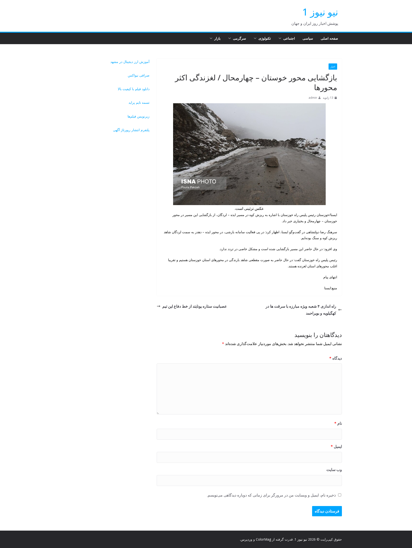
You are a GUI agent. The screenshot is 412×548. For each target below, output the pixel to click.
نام (338, 423)
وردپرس (246, 539)
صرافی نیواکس (138, 75)
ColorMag (263, 539)
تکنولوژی (264, 38)
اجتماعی (289, 38)
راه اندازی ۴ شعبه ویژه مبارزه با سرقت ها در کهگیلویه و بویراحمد (301, 310)
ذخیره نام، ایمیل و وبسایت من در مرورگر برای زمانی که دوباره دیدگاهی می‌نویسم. (271, 495)
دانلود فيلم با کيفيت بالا (133, 89)
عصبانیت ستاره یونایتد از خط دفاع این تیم (194, 306)
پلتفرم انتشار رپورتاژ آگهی (131, 130)
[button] (280, 38)
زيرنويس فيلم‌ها (138, 116)
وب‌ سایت (334, 469)
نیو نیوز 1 (320, 11)
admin (313, 98)
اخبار (332, 66)
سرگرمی (239, 38)
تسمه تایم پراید (139, 102)
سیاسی (308, 38)
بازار (217, 38)
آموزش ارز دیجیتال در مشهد (129, 61)
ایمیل (336, 446)
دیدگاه (335, 358)
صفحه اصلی (329, 38)
